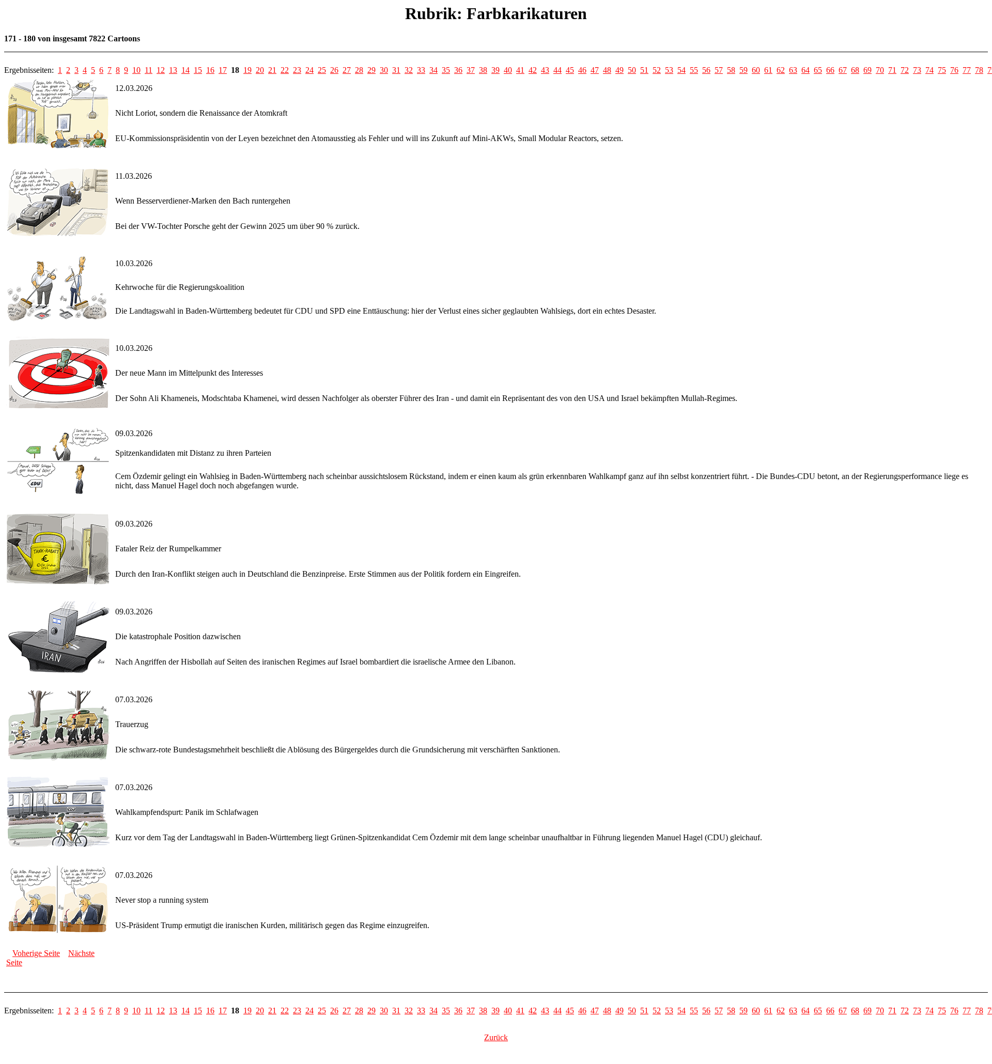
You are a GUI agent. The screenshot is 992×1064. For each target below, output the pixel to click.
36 (458, 70)
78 (979, 70)
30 (384, 70)
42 (533, 70)
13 (173, 70)
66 (830, 70)
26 (334, 70)
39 (495, 70)
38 (483, 70)
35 (446, 70)
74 (929, 70)
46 (582, 70)
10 (136, 70)
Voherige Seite (36, 953)
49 (619, 70)
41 (520, 70)
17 (223, 70)
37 (471, 70)
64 (805, 70)
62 (781, 70)
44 (557, 70)
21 (272, 70)
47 (595, 70)
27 (347, 70)
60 (756, 70)
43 (545, 70)
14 (185, 70)
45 (570, 70)
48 (607, 70)
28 (359, 70)
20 (260, 70)
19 (247, 70)
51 (644, 70)
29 (371, 70)
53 (669, 70)
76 (954, 70)
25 (322, 70)
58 (731, 70)
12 (161, 70)
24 (309, 70)
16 (210, 70)
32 (409, 70)
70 (880, 70)
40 (508, 70)
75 (942, 70)
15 (198, 70)
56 (706, 70)
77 (967, 70)
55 (694, 70)
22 (285, 70)
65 (818, 70)
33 (421, 70)
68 (855, 70)
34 (433, 70)
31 (396, 70)
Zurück (496, 1037)
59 (743, 70)
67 (843, 70)
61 (768, 70)
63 (793, 70)
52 (657, 70)
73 (917, 70)
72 (905, 70)
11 (148, 70)
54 (681, 70)
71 (892, 70)
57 (719, 70)
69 (867, 70)
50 (632, 70)
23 (297, 70)
